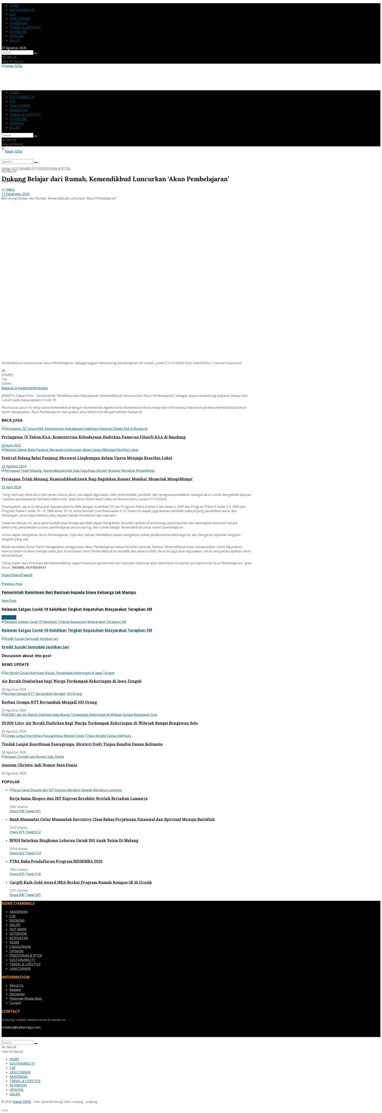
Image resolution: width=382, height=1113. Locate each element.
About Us (16, 985)
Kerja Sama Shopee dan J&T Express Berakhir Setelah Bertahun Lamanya (79, 798)
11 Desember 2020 (15, 194)
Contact (15, 1003)
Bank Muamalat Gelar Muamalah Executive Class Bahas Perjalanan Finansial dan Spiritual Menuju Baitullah (112, 819)
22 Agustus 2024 (14, 466)
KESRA (14, 942)
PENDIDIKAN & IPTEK (54, 168)
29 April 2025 (11, 445)
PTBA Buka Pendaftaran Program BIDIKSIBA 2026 (56, 861)
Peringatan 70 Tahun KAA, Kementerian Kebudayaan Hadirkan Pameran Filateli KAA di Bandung (93, 437)
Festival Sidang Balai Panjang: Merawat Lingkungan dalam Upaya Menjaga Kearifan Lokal (87, 457)
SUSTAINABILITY (22, 10)
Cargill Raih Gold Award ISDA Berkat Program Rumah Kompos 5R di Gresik (81, 882)
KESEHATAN (19, 938)
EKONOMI (17, 920)
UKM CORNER (20, 18)
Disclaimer (17, 994)
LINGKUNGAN (20, 947)
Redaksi (15, 989)
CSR (12, 14)
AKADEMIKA (19, 23)
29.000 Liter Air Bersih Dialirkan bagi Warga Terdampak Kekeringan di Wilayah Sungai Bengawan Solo (100, 723)
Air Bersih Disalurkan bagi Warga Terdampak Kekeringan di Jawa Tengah (72, 681)
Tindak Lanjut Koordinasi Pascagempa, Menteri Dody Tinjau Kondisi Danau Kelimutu (82, 744)
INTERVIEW (18, 31)
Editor (10, 189)
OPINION (16, 36)
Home (6, 168)
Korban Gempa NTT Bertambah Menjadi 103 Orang (49, 702)
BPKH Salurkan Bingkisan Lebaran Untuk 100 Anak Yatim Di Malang (74, 840)
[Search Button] (35, 53)
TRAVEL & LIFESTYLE (25, 27)
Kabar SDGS (22, 1101)
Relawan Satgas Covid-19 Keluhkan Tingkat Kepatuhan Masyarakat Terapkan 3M (77, 630)
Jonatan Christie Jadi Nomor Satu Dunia (39, 765)
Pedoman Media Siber (26, 998)
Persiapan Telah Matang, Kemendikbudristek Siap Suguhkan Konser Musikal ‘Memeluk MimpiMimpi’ (97, 479)
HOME (14, 5)
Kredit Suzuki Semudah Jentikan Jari (35, 646)
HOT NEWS (18, 929)
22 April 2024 (11, 487)
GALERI (15, 40)
